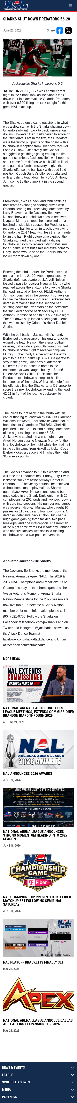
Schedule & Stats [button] (16, 1082)
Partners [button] (9, 1097)
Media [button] (6, 1089)
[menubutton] (70, 5)
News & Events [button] (13, 1067)
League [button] (7, 1075)
